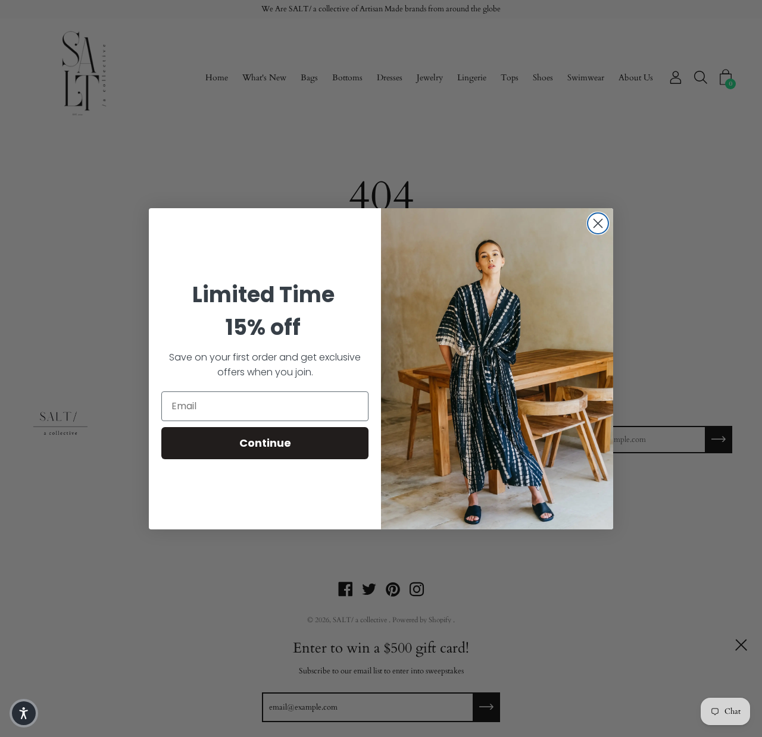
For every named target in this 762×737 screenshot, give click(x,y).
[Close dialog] (598, 223)
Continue (265, 442)
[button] (24, 713)
